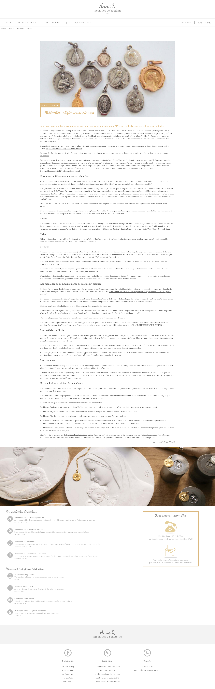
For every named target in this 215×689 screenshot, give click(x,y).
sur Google (68, 681)
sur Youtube (68, 677)
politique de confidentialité (107, 677)
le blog (11, 28)
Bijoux (67, 23)
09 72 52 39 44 (147, 666)
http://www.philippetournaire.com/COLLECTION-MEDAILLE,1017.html (133, 325)
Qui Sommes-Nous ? (83, 23)
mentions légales (107, 670)
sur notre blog (68, 666)
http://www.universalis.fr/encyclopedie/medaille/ (130, 184)
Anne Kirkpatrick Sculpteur (107, 681)
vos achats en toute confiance (107, 666)
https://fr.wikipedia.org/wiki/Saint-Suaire (64, 148)
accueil (3, 28)
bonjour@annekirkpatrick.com (147, 670)
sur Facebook (68, 670)
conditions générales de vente (107, 674)
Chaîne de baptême (51, 23)
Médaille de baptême (27, 23)
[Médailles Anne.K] (107, 15)
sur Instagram (68, 674)
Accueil (8, 23)
